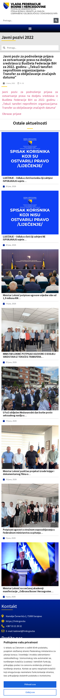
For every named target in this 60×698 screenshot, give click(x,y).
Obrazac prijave (11, 114)
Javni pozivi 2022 (17, 37)
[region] (30, 668)
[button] (30, 28)
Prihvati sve (30, 684)
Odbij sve (30, 692)
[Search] (56, 20)
